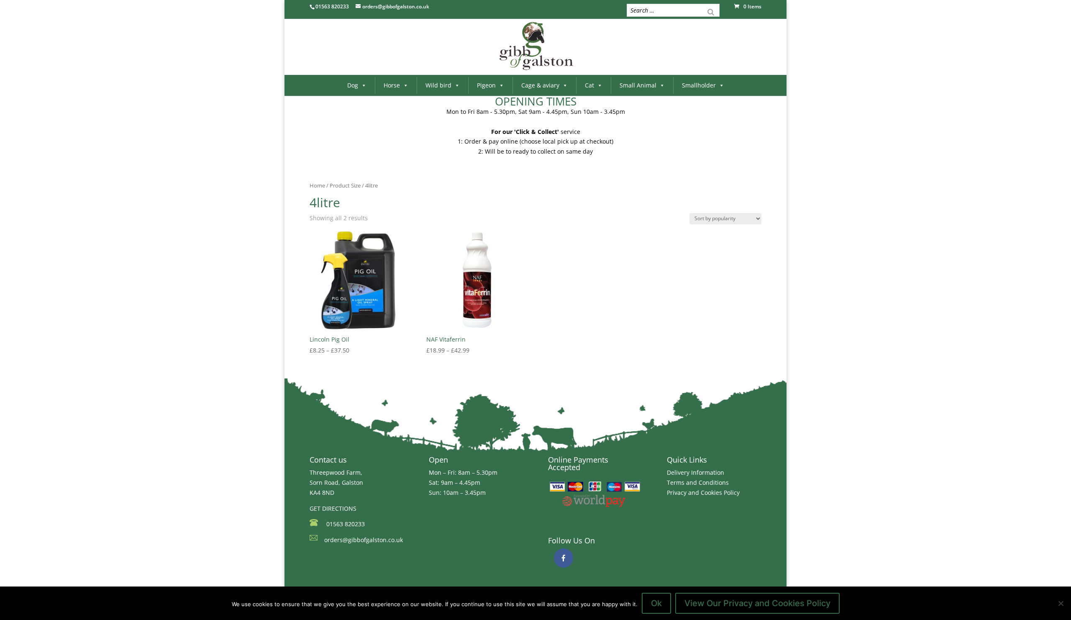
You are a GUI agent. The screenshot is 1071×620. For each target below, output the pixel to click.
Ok (656, 603)
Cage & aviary (540, 85)
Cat (589, 85)
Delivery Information (695, 472)
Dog (352, 85)
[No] (1060, 603)
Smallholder (699, 85)
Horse (392, 85)
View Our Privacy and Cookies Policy (757, 603)
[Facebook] (563, 558)
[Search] (710, 11)
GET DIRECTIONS (333, 508)
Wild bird (438, 85)
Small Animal (638, 85)
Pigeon (486, 85)
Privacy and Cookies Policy (703, 493)
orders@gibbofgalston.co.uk (363, 540)
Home (317, 185)
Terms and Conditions (698, 482)
